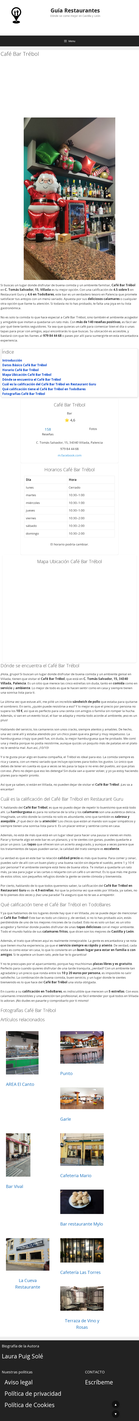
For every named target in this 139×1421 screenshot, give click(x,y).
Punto (66, 1073)
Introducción (12, 360)
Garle (65, 1119)
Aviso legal (19, 1382)
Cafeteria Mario (75, 1175)
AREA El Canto (20, 1084)
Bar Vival (14, 1186)
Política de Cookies (29, 1405)
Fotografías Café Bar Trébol (23, 394)
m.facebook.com (69, 455)
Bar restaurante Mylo (81, 1224)
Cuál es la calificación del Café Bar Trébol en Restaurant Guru (49, 384)
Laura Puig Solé (22, 1356)
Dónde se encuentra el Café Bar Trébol (31, 379)
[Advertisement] (69, 90)
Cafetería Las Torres (80, 1272)
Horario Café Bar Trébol (20, 370)
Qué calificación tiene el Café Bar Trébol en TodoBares (44, 389)
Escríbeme (99, 1382)
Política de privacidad (33, 1393)
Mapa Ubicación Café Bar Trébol (26, 375)
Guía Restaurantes (75, 10)
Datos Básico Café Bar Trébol (24, 365)
